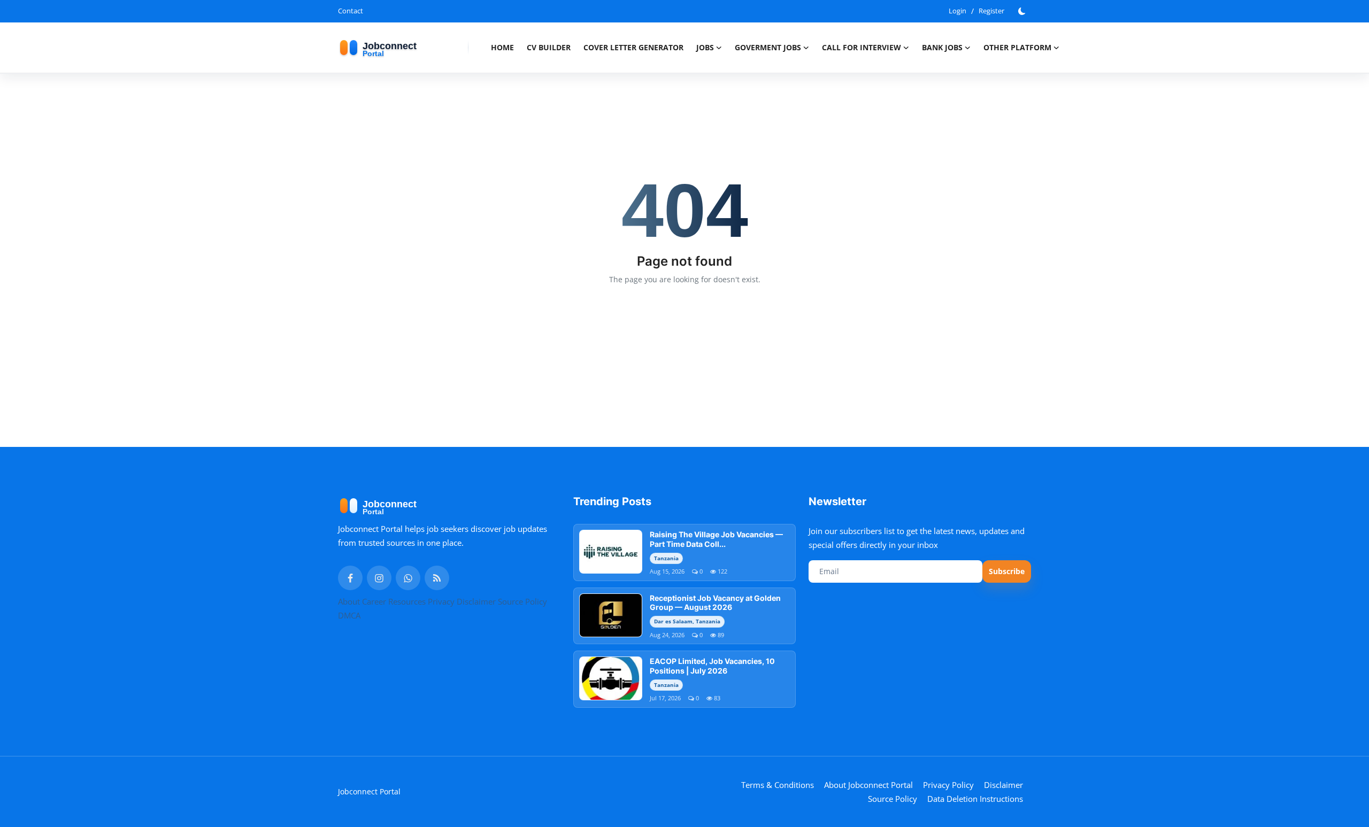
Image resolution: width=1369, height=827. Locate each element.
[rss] (437, 578)
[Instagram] (379, 578)
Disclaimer (476, 601)
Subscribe (1007, 571)
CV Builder (549, 47)
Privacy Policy (948, 784)
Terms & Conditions (777, 784)
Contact (350, 11)
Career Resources (394, 601)
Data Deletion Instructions (975, 798)
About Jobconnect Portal (868, 784)
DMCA (349, 615)
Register (991, 11)
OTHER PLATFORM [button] (1017, 47)
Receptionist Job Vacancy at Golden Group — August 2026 (715, 602)
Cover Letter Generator (633, 47)
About (349, 601)
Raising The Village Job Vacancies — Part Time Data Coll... (716, 539)
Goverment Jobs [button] (768, 47)
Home (502, 47)
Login (957, 11)
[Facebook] (350, 578)
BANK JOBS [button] (942, 47)
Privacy (441, 601)
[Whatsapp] (408, 578)
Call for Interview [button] (861, 47)
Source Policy (522, 601)
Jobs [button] (705, 47)
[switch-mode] (1023, 11)
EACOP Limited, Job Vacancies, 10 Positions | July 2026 (712, 665)
